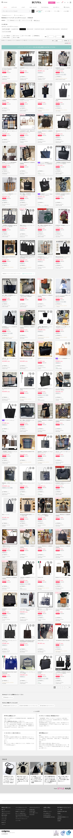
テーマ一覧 (3, 820)
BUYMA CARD (32, 809)
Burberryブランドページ (7, 15)
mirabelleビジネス (41, 79)
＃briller (39, 620)
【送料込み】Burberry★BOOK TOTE (27, 451)
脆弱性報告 (59, 818)
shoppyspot (22, 494)
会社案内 (59, 820)
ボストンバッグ (30, 29)
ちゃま (3, 620)
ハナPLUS (58, 306)
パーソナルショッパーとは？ (21, 809)
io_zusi (3, 205)
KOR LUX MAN (23, 110)
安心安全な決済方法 (47, 815)
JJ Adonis (22, 142)
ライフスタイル (44, 7)
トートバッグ (22, 29)
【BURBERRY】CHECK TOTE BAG (63, 640)
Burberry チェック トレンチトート (62, 577)
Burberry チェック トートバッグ (26, 358)
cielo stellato (58, 110)
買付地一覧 (3, 822)
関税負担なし (37, 35)
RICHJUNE (4, 110)
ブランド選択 (56, 11)
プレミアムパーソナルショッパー (21, 818)
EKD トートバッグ (5, 514)
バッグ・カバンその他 (6, 31)
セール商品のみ (7, 35)
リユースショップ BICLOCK (43, 205)
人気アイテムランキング (6, 811)
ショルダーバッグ (15, 29)
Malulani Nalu (58, 142)
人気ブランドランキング (6, 813)
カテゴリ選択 (47, 11)
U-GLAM (39, 683)
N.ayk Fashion (23, 683)
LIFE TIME (4, 431)
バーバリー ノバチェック (9, 420)
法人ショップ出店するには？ (21, 813)
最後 (70, 687)
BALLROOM (22, 651)
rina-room (40, 268)
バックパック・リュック (39, 29)
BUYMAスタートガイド (47, 811)
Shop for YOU (4, 142)
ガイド (44, 809)
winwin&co (58, 338)
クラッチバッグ (64, 29)
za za (3, 268)
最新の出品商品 (4, 815)
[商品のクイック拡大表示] (12, 53)
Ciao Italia (22, 400)
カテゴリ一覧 (4, 818)
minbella (57, 400)
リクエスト (67, 7)
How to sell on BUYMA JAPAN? (21, 815)
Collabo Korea (5, 463)
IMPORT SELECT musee (60, 79)
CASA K (3, 557)
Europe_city (22, 236)
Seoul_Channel (23, 268)
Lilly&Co (39, 368)
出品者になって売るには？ (20, 811)
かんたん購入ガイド (47, 813)
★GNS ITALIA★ (59, 205)
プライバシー (59, 815)
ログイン (58, 2)
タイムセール (16, 35)
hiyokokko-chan (23, 79)
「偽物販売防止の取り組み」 (12, 721)
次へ (66, 687)
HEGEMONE (4, 173)
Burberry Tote (40, 577)
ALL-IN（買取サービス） (34, 812)
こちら (9, 725)
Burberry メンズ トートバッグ (43, 99)
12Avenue (40, 110)
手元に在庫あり (7, 37)
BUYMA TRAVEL (32, 811)
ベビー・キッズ (32, 7)
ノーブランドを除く (27, 35)
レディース (14, 7)
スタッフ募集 (59, 809)
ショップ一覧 (18, 820)
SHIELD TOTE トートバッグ (43, 640)
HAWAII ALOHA (23, 620)
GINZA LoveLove (41, 400)
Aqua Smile (58, 236)
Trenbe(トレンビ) (41, 173)
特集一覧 (3, 809)
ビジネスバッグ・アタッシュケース (52, 29)
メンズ (23, 7)
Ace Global (40, 463)
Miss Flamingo (23, 368)
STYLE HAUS (32, 814)
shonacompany (41, 338)
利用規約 (59, 813)
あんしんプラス (52, 722)
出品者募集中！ (51, 2)
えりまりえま (58, 268)
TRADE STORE (59, 368)
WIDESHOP (4, 79)
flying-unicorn (4, 494)
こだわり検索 (66, 11)
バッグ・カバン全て (6, 29)
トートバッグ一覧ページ (19, 15)
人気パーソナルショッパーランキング (22, 816)
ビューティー (56, 7)
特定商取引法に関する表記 (62, 811)
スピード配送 (16, 37)
